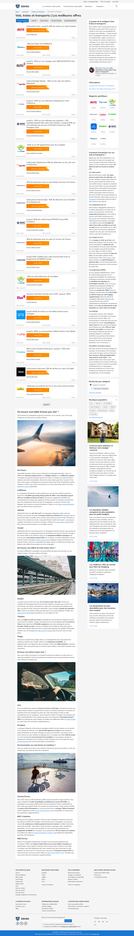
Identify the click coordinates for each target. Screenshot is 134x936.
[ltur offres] (21, 297)
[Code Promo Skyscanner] (93, 130)
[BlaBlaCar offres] (21, 47)
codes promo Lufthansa (66, 504)
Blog (17, 908)
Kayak (94, 229)
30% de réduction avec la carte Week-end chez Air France (50, 182)
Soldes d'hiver (20, 884)
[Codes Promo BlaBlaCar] (93, 142)
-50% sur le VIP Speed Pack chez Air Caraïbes (45, 145)
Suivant (46, 404)
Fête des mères (20, 890)
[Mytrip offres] (21, 334)
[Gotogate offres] (21, 314)
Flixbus (108, 258)
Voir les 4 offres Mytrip (32, 339)
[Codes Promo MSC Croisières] (112, 130)
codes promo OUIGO (24, 613)
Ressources (97, 875)
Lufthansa (107, 299)
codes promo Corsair (43, 540)
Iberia (111, 410)
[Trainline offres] (21, 352)
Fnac (43, 881)
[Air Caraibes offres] (21, 148)
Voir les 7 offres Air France (33, 190)
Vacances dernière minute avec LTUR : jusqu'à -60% (48, 294)
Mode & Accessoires (74, 873)
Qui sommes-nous (21, 904)
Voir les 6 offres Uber (31, 376)
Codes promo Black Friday (101, 873)
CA (95, 925)
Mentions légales (47, 906)
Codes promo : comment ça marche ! (78, 906)
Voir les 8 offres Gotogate (33, 322)
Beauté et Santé (73, 879)
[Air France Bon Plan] (21, 185)
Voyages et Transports (37, 11)
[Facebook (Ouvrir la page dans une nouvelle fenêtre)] (17, 923)
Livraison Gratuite (56, 20)
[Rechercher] (116, 6)
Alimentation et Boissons (75, 881)
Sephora (44, 873)
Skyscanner (93, 218)
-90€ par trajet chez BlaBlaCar (39, 43)
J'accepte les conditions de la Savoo (62, 926)
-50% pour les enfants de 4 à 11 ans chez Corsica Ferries (50, 386)
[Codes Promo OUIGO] (103, 118)
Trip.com (98, 403)
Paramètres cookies (47, 908)
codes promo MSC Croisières (44, 833)
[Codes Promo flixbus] (112, 118)
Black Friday (19, 877)
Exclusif (34, 20)
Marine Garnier (103, 68)
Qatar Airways (102, 410)
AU (107, 921)
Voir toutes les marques (96, 417)
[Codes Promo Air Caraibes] (112, 105)
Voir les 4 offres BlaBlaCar (33, 52)
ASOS (43, 875)
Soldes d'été (19, 881)
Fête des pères (20, 892)
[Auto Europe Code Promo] (21, 203)
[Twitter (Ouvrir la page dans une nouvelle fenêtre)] (21, 923)
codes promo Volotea (63, 522)
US (95, 921)
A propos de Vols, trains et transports (101, 86)
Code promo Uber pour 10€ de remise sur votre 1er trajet (50, 368)
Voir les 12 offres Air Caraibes (34, 153)
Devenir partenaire (73, 908)
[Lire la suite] (116, 400)
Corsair (105, 407)
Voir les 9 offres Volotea (32, 71)
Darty (43, 879)
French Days (19, 879)
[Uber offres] (21, 371)
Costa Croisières (95, 407)
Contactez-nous (20, 906)
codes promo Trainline (44, 631)
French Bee (93, 414)
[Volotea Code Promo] (21, 64)
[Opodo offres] (21, 84)
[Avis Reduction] (21, 29)
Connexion (115, 1)
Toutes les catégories (95, 392)
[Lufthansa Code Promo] (21, 104)
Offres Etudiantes (21, 875)
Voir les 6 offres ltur (31, 302)
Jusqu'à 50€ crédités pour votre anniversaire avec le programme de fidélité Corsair (48, 257)
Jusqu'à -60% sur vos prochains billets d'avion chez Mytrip (50, 331)
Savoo (17, 11)
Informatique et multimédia (76, 877)
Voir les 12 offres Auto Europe (34, 210)
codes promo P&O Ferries (55, 853)
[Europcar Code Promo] (103, 130)
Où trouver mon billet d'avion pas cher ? (102, 89)
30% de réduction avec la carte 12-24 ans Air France (48, 239)
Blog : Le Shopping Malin (91, 1)
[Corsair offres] (21, 260)
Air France (25, 486)
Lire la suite (93, 481)
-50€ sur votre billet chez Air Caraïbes (42, 276)
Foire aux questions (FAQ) (75, 904)
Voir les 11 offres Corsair (32, 267)
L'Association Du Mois (100, 877)
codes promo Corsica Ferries (44, 810)
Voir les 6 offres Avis (31, 34)
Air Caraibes (107, 403)
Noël (17, 886)
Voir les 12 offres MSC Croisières (35, 135)
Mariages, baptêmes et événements (26, 895)
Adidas (44, 877)
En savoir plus (95, 934)
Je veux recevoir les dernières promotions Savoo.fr (58, 924)
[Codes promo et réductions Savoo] (22, 6)
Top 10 (18, 873)
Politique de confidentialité (49, 904)
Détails (73, 37)
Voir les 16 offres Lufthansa (33, 111)
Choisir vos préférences (49, 911)
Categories (25, 11)
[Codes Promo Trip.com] (103, 105)
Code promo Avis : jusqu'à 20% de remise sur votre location (51, 26)
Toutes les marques (47, 884)
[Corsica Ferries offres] (21, 389)
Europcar (92, 410)
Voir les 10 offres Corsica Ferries (34, 394)
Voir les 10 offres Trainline (33, 359)
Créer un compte (105, 1)
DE (103, 921)
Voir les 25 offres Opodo (32, 91)
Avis (91, 403)
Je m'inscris (68, 921)
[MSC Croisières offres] (21, 123)
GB (99, 921)
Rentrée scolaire (20, 888)
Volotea (112, 407)
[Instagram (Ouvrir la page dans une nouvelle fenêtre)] (25, 923)
